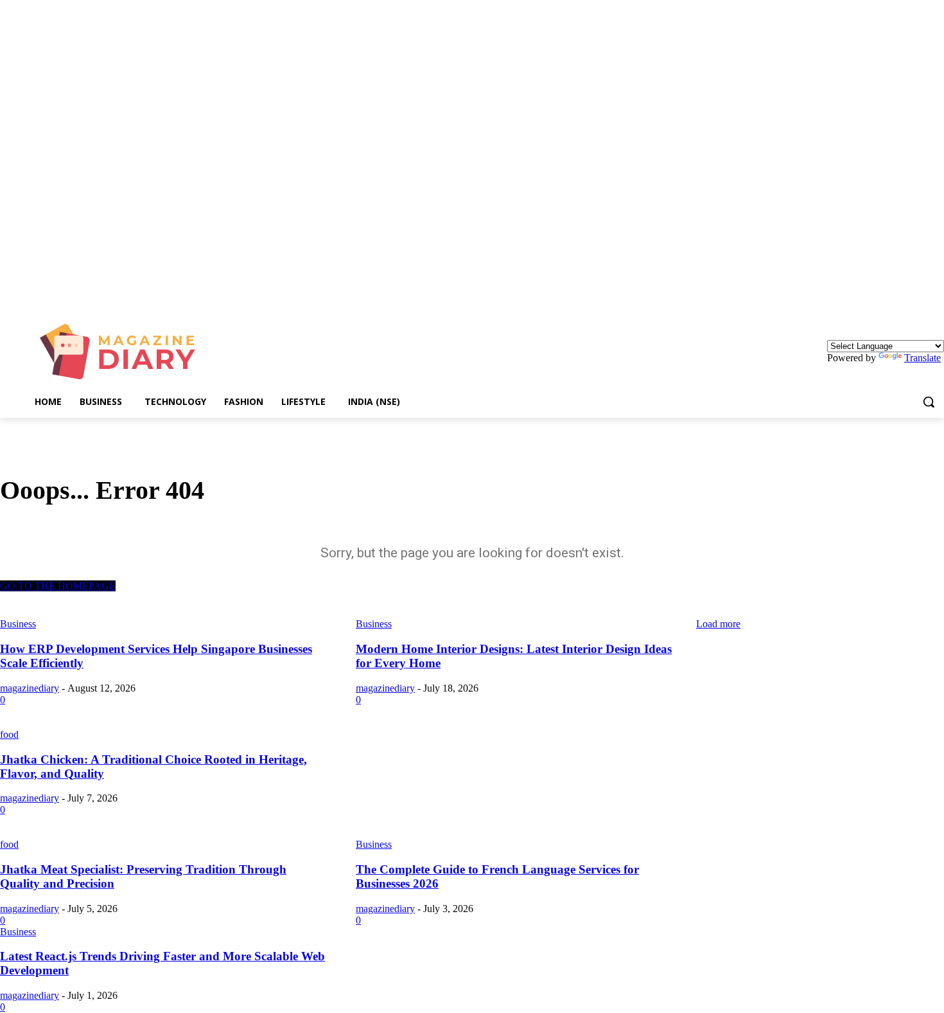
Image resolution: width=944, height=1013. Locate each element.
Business (374, 844)
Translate (922, 357)
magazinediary (29, 688)
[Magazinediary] (124, 352)
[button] (928, 401)
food (9, 734)
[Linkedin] (936, 296)
